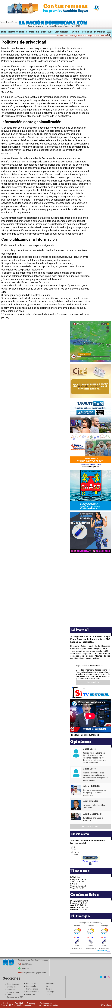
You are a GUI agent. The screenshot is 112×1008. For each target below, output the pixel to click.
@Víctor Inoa (106, 1005)
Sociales (49, 989)
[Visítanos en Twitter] (101, 977)
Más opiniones (90, 826)
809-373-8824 (27, 964)
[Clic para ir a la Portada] (54, 24)
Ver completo (93, 682)
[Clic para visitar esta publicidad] (56, 8)
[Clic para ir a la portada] (8, 962)
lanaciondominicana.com (23, 1005)
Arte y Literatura (13, 984)
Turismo (74, 31)
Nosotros (6, 1003)
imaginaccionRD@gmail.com (34, 973)
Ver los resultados (90, 861)
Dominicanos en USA (15, 997)
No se (76, 855)
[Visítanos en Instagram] (109, 977)
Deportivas (47, 31)
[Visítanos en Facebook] (105, 977)
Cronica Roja (32, 31)
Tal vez (77, 852)
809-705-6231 (27, 968)
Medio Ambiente (32, 992)
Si (74, 847)
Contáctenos (13, 22)
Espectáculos (61, 31)
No (75, 849)
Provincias (86, 31)
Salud (48, 986)
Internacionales (16, 31)
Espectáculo (31, 986)
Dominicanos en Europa (13, 993)
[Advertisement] (90, 572)
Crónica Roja (12, 987)
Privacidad (31, 1003)
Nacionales (30, 994)
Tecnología (99, 31)
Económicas (31, 983)
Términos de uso (46, 1003)
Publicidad (19, 1003)
